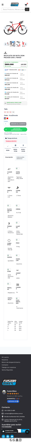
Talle (5, 109)
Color (6, 115)
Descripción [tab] (9, 157)
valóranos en (12, 401)
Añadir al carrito (18, 124)
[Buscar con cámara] (27, 432)
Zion (25, 134)
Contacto (5, 365)
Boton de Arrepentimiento (11, 362)
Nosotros (5, 360)
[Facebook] (7, 436)
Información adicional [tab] (20, 157)
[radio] (5, 112)
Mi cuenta (5, 357)
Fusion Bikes (12, 391)
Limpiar (6, 121)
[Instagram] (3, 436)
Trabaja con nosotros (9, 367)
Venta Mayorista (7, 370)
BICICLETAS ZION (14, 134)
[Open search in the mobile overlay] (15, 9)
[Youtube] (12, 436)
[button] (25, 28)
